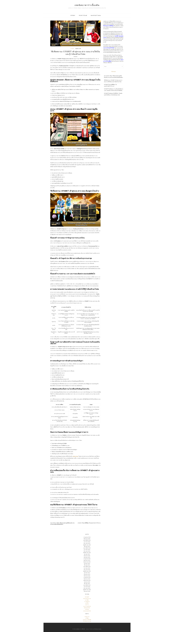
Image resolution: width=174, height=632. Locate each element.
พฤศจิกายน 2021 (87, 571)
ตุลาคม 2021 (87, 572)
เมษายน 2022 (87, 563)
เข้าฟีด (87, 618)
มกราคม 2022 (87, 568)
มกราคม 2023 (87, 549)
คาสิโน (87, 603)
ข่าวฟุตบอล (87, 601)
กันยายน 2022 (87, 555)
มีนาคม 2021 (87, 583)
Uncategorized (87, 598)
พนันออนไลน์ (87, 607)
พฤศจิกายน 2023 (87, 545)
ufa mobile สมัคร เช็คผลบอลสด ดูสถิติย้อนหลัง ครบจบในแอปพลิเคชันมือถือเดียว (62, 523)
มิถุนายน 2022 (87, 560)
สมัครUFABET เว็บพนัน (96, 15)
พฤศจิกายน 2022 (87, 552)
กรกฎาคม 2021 (87, 577)
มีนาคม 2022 (87, 565)
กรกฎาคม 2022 (87, 558)
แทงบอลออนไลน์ (87, 611)
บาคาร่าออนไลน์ (87, 606)
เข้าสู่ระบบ (87, 616)
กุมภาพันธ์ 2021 (87, 585)
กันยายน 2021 (87, 574)
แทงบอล (87, 609)
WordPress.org (87, 621)
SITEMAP (73, 15)
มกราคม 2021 (87, 586)
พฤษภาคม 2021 (87, 580)
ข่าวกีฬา (87, 600)
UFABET (72, 48)
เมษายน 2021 (87, 582)
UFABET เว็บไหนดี (83, 15)
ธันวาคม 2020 (87, 588)
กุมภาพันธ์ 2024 (87, 540)
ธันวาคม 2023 (87, 543)
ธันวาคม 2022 (87, 551)
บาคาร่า (87, 604)
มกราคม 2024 (87, 541)
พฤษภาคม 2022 (87, 562)
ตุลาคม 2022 (87, 554)
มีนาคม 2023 (87, 546)
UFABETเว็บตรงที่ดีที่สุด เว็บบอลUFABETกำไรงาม (89, 522)
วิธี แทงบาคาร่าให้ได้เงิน (108, 25)
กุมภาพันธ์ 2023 (87, 548)
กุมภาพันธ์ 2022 (87, 566)
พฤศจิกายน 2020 (87, 589)
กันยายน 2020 (87, 591)
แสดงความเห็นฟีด (87, 619)
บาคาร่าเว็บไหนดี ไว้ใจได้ (108, 47)
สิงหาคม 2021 (87, 575)
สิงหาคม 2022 (87, 557)
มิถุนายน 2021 (87, 579)
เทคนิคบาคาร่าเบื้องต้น (87, 5)
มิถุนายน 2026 (87, 538)
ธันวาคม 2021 (87, 569)
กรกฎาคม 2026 (87, 537)
